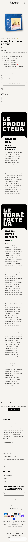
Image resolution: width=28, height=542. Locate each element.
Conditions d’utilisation (11, 528)
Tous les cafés (7, 475)
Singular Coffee (10, 521)
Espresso (5, 478)
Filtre (5, 481)
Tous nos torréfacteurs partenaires (13, 459)
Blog (4, 466)
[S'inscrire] (23, 494)
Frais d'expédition (13, 52)
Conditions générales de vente (15, 533)
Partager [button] (5, 101)
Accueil (5, 446)
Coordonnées (22, 528)
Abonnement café (7, 453)
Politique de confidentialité (17, 524)
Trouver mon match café (9, 456)
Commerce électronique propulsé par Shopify (15, 523)
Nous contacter (7, 463)
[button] (2, 2)
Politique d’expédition (15, 535)
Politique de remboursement (15, 526)
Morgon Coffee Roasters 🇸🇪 (9, 38)
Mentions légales (14, 531)
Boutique (5, 450)
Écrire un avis (14, 409)
